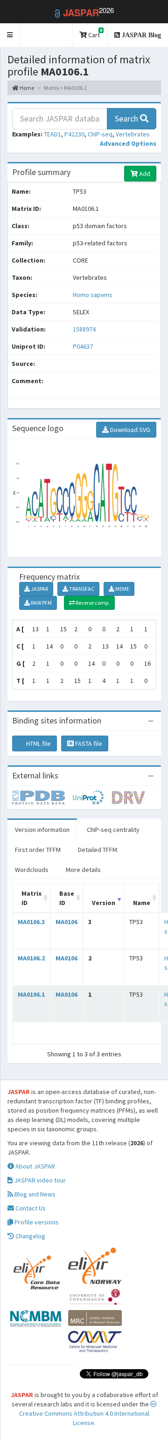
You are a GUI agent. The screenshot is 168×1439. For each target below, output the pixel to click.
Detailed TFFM (97, 849)
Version (103, 903)
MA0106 (66, 922)
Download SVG (129, 430)
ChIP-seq (100, 134)
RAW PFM (41, 602)
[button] (10, 35)
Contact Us (30, 1208)
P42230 (74, 134)
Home (26, 87)
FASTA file (88, 743)
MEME (121, 588)
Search (127, 118)
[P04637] (42, 796)
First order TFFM (38, 849)
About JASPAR (34, 1166)
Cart (94, 33)
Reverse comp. (92, 602)
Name (141, 903)
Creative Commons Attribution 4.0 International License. (84, 1418)
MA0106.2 (31, 958)
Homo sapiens (92, 295)
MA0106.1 (31, 994)
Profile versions (36, 1222)
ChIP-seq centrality (113, 829)
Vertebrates (133, 134)
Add (144, 173)
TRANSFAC (81, 588)
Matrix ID (31, 898)
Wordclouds (32, 869)
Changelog (29, 1236)
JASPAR (39, 588)
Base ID (66, 898)
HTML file (38, 743)
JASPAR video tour (39, 1180)
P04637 (83, 346)
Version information (42, 829)
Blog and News (34, 1194)
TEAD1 (52, 134)
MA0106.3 (31, 922)
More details (83, 869)
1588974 (84, 329)
